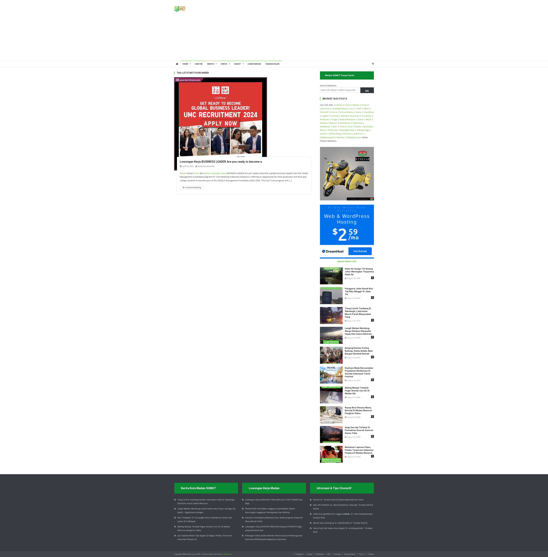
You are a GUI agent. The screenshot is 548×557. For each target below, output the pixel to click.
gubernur (358, 133)
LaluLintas (325, 108)
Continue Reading (193, 187)
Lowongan (216, 173)
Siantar (323, 133)
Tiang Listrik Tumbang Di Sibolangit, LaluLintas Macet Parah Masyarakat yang (358, 312)
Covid (358, 108)
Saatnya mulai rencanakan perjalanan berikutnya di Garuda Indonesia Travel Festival (359, 372)
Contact (371, 554)
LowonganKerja (339, 108)
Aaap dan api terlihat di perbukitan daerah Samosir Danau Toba (359, 430)
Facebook (320, 554)
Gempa (323, 123)
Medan (183, 173)
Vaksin (366, 108)
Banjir (368, 119)
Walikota (340, 137)
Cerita (224, 64)
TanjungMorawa (346, 130)
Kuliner (334, 112)
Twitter (310, 554)
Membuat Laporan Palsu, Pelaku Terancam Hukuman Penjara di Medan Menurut (359, 450)
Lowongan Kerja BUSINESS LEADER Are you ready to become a (221, 161)
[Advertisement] (274, 39)
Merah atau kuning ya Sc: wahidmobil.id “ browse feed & (340, 523)
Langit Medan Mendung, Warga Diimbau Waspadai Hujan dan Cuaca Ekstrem (358, 331)
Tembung (332, 130)
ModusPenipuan (347, 119)
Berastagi (367, 126)
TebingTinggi (363, 130)
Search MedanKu (328, 85)
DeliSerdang (335, 133)
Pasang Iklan (272, 64)
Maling (344, 115)
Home (185, 64)
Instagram (299, 554)
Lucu (351, 108)
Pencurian (354, 115)
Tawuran (333, 123)
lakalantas (357, 123)
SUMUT (237, 64)
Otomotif (324, 112)
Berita (210, 64)
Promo (342, 126)
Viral (350, 126)
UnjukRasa (369, 112)
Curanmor (366, 115)
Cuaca (360, 119)
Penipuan (324, 119)
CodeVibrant (227, 554)
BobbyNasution (354, 137)
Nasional (347, 133)
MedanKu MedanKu (206, 166)
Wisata (357, 126)
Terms (361, 554)
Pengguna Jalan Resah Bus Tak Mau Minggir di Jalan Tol (359, 291)
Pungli (334, 119)
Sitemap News (349, 554)
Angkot (325, 115)
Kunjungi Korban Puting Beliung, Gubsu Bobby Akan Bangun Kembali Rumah (359, 351)
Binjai (322, 130)
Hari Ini (199, 64)
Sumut (364, 105)
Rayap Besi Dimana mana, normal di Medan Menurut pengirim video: (358, 410)
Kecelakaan (345, 123)
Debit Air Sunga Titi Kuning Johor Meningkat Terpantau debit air (359, 272)
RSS (328, 554)
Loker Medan (254, 64)
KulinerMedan (347, 112)
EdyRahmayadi (327, 137)
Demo (358, 112)
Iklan (335, 126)
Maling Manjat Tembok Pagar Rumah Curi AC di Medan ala (357, 391)
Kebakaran (325, 126)
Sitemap (337, 554)
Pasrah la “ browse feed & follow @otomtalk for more (338, 499)
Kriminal (335, 115)
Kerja (223, 173)
